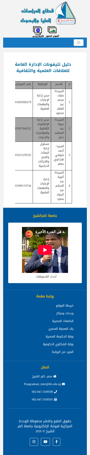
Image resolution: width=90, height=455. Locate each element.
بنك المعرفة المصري (60, 329)
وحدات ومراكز (64, 313)
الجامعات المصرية (62, 321)
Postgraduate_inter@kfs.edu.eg (43, 384)
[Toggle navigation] (79, 42)
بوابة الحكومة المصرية (59, 336)
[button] (56, 442)
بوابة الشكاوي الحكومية (58, 344)
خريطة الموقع (64, 305)
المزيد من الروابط (62, 352)
